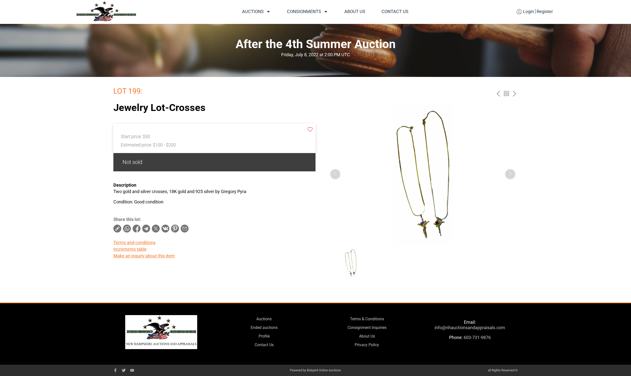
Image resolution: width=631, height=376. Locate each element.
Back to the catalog (506, 93)
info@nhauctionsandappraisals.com (470, 327)
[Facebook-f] (115, 370)
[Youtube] (132, 370)
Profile (264, 336)
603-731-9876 (477, 337)
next (514, 93)
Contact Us (395, 11)
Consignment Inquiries (367, 327)
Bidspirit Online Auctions (324, 370)
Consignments (304, 11)
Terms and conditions (134, 242)
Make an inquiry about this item (144, 255)
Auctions (253, 11)
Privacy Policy (367, 344)
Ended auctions (264, 327)
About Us (354, 11)
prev (498, 93)
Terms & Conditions (367, 319)
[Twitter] (124, 370)
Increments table (130, 249)
